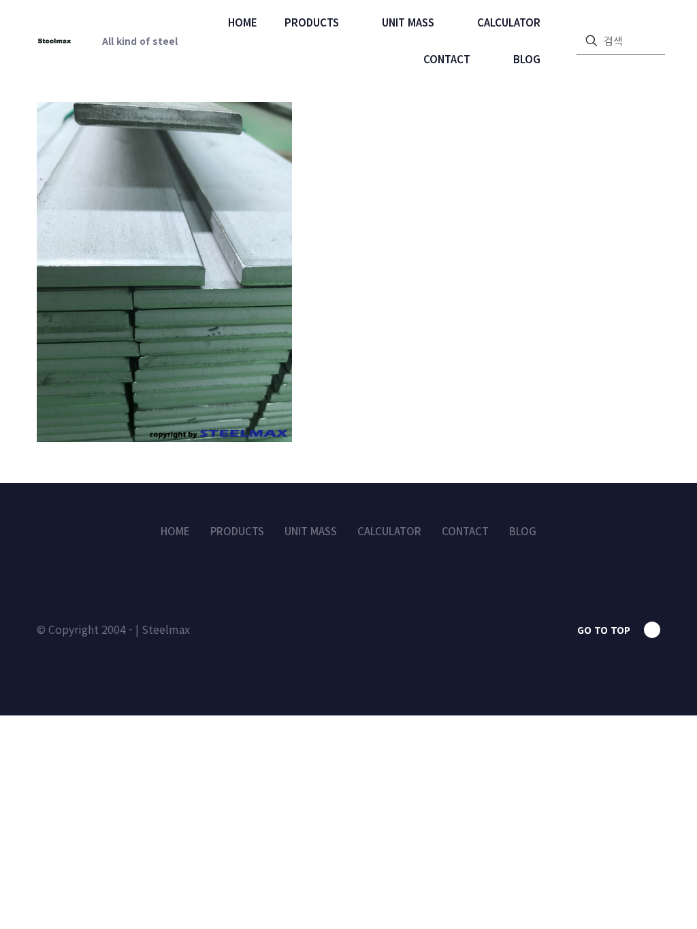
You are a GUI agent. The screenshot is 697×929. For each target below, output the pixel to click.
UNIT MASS (311, 531)
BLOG (522, 531)
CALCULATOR (389, 531)
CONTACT (465, 531)
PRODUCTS (237, 531)
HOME (175, 531)
